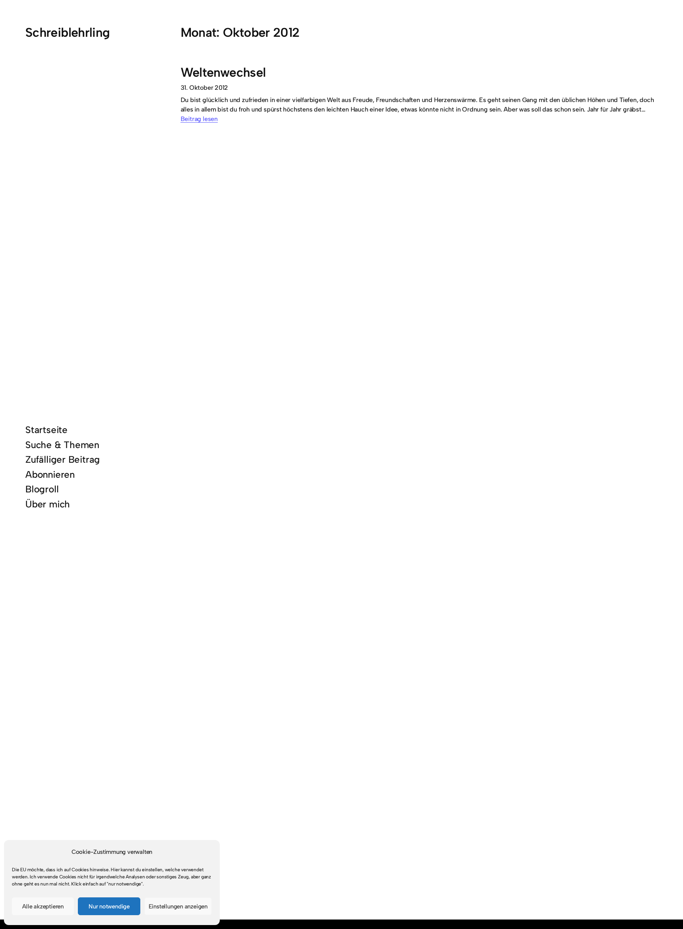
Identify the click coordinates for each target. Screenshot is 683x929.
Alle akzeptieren (43, 906)
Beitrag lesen (199, 119)
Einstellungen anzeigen (178, 906)
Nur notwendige (109, 906)
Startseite (46, 429)
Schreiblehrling (67, 32)
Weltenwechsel (223, 72)
